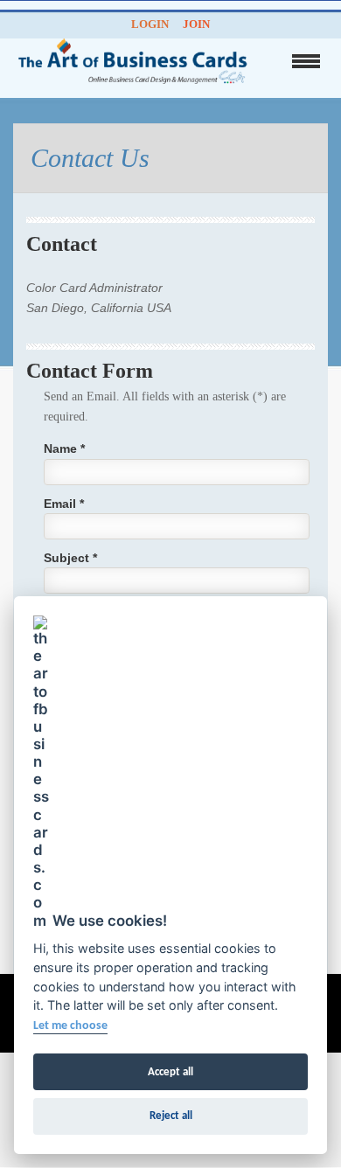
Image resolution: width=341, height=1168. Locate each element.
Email (64, 504)
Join (196, 24)
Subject (70, 558)
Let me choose (70, 1025)
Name (64, 448)
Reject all (171, 1116)
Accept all (170, 1072)
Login (150, 24)
